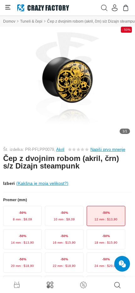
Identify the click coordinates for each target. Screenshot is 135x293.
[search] (117, 285)
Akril (60, 149)
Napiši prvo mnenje (107, 149)
